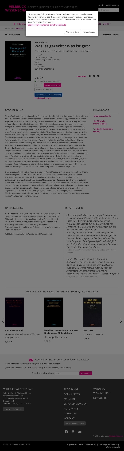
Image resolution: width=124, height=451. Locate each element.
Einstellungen (89, 32)
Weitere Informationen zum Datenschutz (47, 25)
